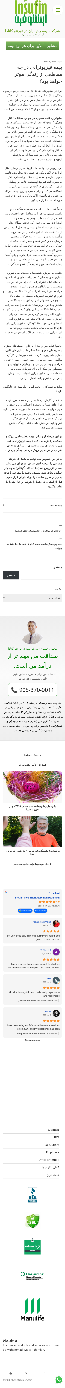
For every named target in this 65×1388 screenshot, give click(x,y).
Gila (49, 978)
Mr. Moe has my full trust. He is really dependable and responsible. (34, 994)
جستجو (58, 567)
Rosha (48, 1011)
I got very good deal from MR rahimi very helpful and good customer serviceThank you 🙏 (33, 937)
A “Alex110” (45, 950)
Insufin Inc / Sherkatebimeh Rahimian (37, 897)
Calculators (51, 1145)
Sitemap (53, 1130)
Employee (52, 1152)
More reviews (32, 1040)
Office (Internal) (48, 1160)
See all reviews (40, 910)
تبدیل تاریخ (53, 1175)
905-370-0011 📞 (32, 689)
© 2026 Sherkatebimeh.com (17, 1379)
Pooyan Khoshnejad (41, 922)
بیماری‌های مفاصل (55, 505)
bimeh (47, 61)
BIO (56, 1137)
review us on (26, 910)
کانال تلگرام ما (50, 1167)
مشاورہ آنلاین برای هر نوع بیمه (32, 46)
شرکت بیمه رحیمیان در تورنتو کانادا (32, 30)
